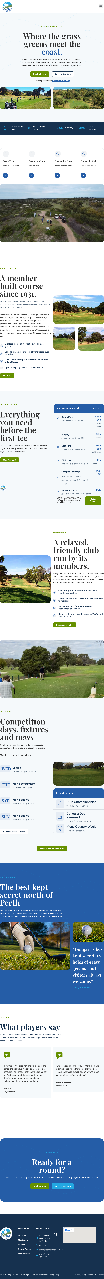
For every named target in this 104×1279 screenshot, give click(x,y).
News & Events (24, 1249)
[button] (101, 6)
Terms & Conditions (96, 1275)
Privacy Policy (80, 1275)
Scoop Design (54, 1275)
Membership (23, 1240)
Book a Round (24, 1253)
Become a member (61, 80)
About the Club (24, 1236)
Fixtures (21, 1244)
